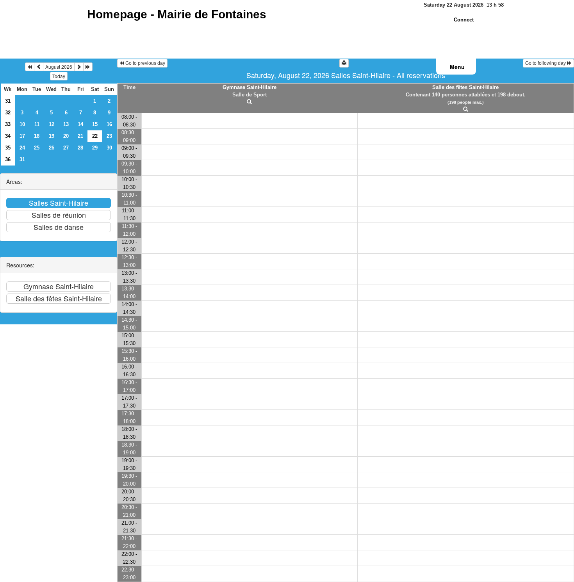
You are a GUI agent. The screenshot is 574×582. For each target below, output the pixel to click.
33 (8, 124)
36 (8, 159)
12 (51, 124)
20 (66, 136)
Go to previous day (144, 63)
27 (66, 148)
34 (8, 136)
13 (66, 124)
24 (22, 148)
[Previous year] (29, 66)
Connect (464, 20)
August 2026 (58, 66)
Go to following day (546, 63)
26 (51, 148)
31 (8, 101)
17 (22, 136)
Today (58, 76)
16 (109, 124)
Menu (457, 67)
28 (80, 148)
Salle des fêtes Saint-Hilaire (465, 87)
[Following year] (88, 66)
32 (8, 113)
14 (80, 124)
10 (22, 124)
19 (51, 136)
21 (80, 136)
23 (109, 136)
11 (36, 124)
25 (36, 148)
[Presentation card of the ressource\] (249, 102)
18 (36, 136)
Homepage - (176, 14)
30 (109, 148)
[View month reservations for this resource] (38, 66)
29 (95, 148)
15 (95, 124)
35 (8, 148)
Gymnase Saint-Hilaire (249, 87)
